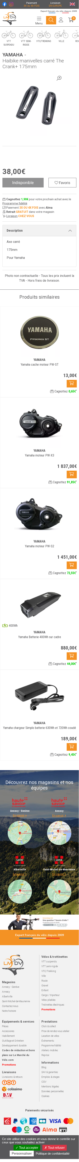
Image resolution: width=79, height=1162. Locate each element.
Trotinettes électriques (52, 1004)
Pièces (5, 1026)
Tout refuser (56, 1147)
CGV (43, 1081)
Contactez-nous (10, 1006)
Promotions (48, 1009)
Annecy (6, 991)
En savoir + (20, 815)
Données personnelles (52, 1091)
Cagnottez (65, 391)
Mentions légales (50, 1086)
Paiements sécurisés (39, 1110)
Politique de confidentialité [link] (53, 1153)
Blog (43, 1067)
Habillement (8, 1036)
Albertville (7, 996)
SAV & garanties (49, 1072)
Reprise (45, 1055)
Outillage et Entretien (13, 1040)
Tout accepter (28, 1147)
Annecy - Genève (10, 987)
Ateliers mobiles (49, 1050)
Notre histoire (9, 1011)
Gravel (44, 985)
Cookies (45, 1096)
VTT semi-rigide (49, 966)
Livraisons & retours (12, 1077)
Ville (43, 976)
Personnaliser (22, 1153)
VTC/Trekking (48, 971)
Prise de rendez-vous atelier (55, 1031)
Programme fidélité (14, 203)
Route (44, 980)
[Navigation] (51, 20)
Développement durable (14, 1045)
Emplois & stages (50, 1077)
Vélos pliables (48, 1000)
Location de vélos (50, 1036)
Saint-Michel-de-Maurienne (16, 1001)
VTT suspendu (49, 961)
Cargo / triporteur (50, 995)
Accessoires (8, 1031)
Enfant (44, 990)
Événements (47, 1040)
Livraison (12, 216)
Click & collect (48, 1026)
